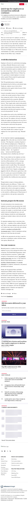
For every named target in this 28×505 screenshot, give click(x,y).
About (2, 459)
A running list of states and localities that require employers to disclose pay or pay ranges (14, 343)
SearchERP (14, 475)
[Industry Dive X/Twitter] (7, 451)
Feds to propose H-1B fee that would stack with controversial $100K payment (15, 379)
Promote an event (15, 465)
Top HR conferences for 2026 (11, 367)
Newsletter (3, 465)
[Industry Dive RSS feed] (10, 451)
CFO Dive (13, 471)
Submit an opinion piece (16, 463)
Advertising (13, 459)
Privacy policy (4, 498)
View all (3, 440)
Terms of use (11, 498)
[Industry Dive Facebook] (4, 451)
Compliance (10, 296)
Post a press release (10, 440)
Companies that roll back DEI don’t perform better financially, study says (15, 386)
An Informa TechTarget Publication (14, 1)
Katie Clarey (7, 23)
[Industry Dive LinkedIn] (2, 451)
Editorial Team (4, 461)
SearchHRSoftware (15, 477)
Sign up (21, 4)
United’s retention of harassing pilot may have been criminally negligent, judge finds (14, 393)
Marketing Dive (14, 473)
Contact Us (3, 463)
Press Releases (4, 471)
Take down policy (19, 498)
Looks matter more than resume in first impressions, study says (15, 399)
